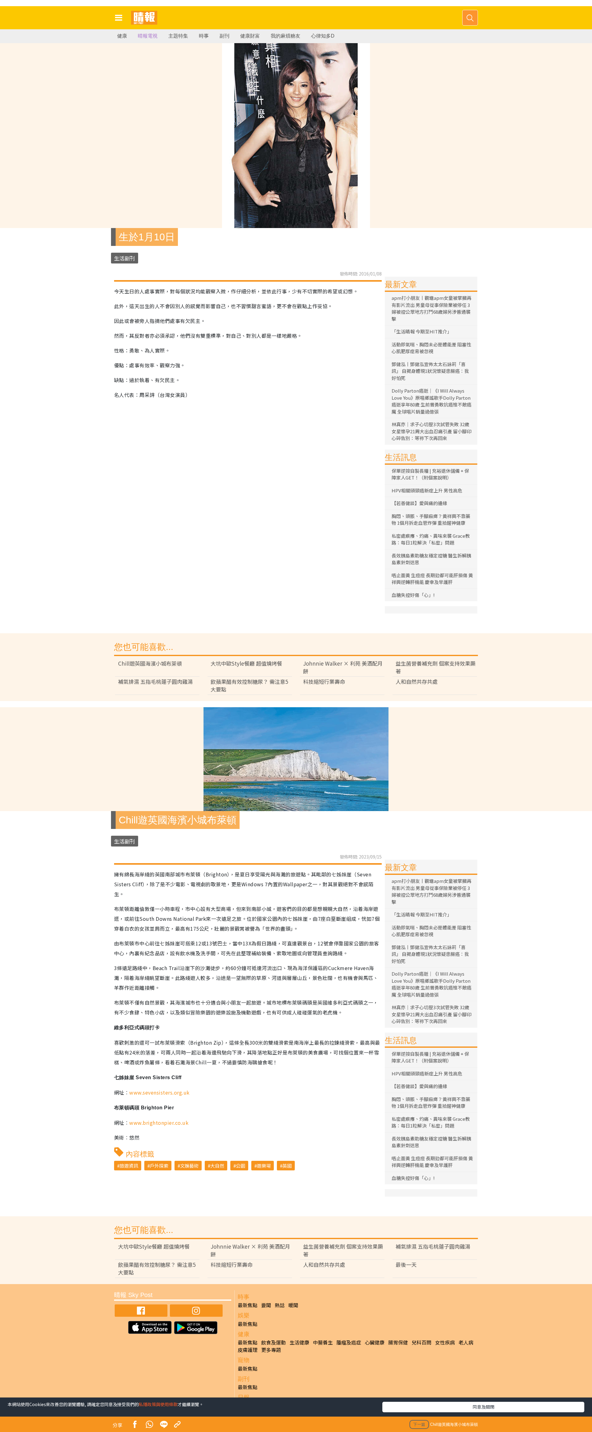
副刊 (224, 36)
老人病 (465, 1342)
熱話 (280, 1305)
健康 (122, 36)
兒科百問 (421, 1342)
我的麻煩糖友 (285, 36)
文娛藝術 (189, 1165)
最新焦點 (247, 1305)
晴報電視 (148, 36)
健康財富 (250, 36)
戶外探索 (159, 1165)
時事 (204, 36)
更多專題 (271, 1349)
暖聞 (293, 1305)
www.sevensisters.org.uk (159, 1092)
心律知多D (323, 36)
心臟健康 (374, 1342)
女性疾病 (445, 1342)
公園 (240, 1165)
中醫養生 (323, 1342)
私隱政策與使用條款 (158, 1404)
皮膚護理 (247, 1349)
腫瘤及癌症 (348, 1342)
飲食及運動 (273, 1342)
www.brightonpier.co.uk (158, 1122)
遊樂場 (264, 1165)
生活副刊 (124, 258)
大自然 (217, 1165)
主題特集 (178, 36)
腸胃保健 (398, 1342)
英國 (287, 1165)
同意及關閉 (483, 1407)
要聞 (266, 1305)
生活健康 (299, 1342)
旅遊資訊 (129, 1165)
